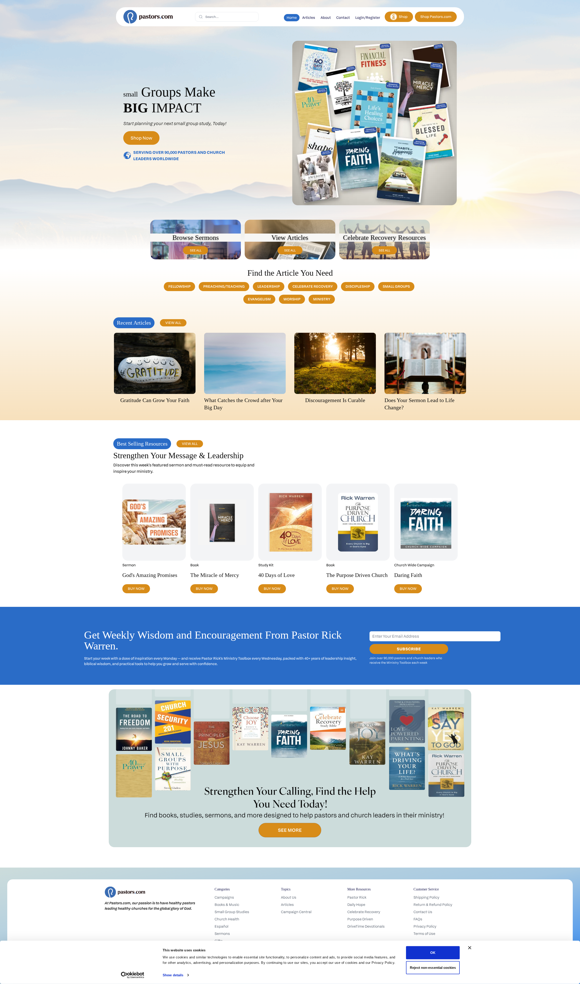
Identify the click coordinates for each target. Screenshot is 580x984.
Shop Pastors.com (435, 16)
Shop (403, 16)
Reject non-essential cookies (433, 967)
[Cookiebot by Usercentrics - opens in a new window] (132, 975)
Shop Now (141, 138)
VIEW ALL (173, 323)
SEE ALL (195, 250)
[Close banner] (469, 947)
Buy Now (136, 588)
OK (432, 953)
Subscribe (409, 648)
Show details (173, 975)
